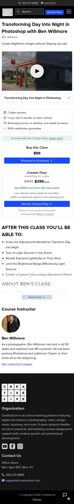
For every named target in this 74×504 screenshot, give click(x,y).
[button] (65, 495)
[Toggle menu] (69, 12)
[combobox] (29, 12)
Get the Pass (54, 12)
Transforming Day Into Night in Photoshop (32, 98)
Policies (37, 499)
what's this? (56, 138)
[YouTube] (5, 446)
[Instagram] (20, 446)
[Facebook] (12, 446)
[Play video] (37, 71)
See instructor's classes (17, 364)
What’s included (45, 214)
